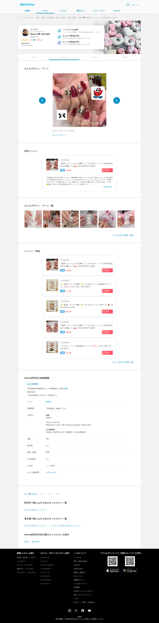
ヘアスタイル (44, 557)
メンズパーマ (44, 572)
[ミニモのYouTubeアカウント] (89, 611)
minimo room (78, 568)
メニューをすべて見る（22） (123, 362)
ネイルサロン (29, 17)
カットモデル (44, 583)
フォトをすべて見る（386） (124, 235)
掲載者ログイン (79, 580)
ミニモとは (77, 557)
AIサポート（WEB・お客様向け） (85, 602)
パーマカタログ (45, 568)
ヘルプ (76, 598)
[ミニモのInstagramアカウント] (69, 611)
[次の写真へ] (116, 100)
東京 (38, 17)
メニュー (94, 57)
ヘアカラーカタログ (47, 565)
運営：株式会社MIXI (80, 561)
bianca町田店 (72, 17)
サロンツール (78, 576)
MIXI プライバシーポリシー (83, 595)
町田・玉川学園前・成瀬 (50, 17)
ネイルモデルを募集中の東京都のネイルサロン (65, 526)
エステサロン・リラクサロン (26, 572)
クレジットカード (53, 422)
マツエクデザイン (46, 580)
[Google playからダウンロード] (129, 570)
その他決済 (50, 429)
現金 (47, 415)
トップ (20, 17)
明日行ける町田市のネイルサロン (35, 510)
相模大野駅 (35, 541)
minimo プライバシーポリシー (84, 591)
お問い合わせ (51, 472)
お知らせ (77, 565)
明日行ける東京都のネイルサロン (35, 526)
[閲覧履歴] (128, 5)
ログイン (135, 4)
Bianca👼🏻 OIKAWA (85, 17)
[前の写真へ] (42, 100)
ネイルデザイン (60, 135)
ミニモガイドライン (80, 583)
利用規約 (77, 587)
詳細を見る (107, 186)
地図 (65, 388)
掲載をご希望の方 (80, 572)
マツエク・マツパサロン (25, 565)
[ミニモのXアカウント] (76, 611)
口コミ (125, 57)
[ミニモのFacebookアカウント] (82, 611)
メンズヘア (44, 561)
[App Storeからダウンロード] (112, 570)
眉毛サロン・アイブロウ (25, 568)
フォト (96, 17)
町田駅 (63, 17)
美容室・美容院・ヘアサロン (26, 557)
